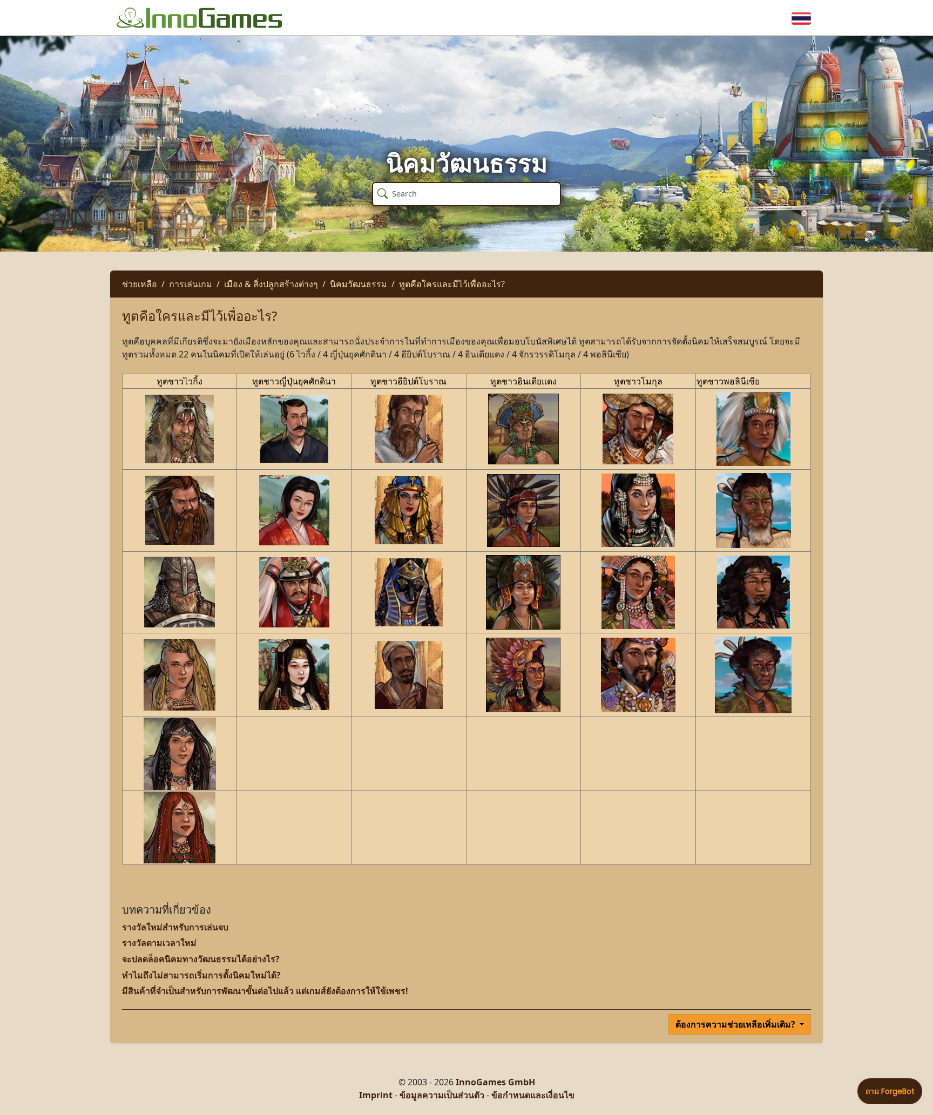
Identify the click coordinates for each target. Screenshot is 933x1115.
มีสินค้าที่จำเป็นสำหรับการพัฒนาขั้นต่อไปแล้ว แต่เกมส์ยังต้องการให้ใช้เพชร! (265, 991)
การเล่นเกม (190, 284)
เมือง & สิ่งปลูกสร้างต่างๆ (271, 284)
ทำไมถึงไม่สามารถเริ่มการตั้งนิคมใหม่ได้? (201, 975)
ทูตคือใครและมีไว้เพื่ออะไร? (452, 284)
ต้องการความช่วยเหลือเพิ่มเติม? (736, 1024)
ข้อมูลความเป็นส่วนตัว (442, 1095)
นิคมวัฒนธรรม (358, 284)
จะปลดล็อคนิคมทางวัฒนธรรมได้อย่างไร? (201, 959)
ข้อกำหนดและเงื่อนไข (532, 1095)
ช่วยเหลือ (139, 284)
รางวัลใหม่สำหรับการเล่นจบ (175, 927)
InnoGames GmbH (495, 1082)
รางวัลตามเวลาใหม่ (159, 943)
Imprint (376, 1095)
